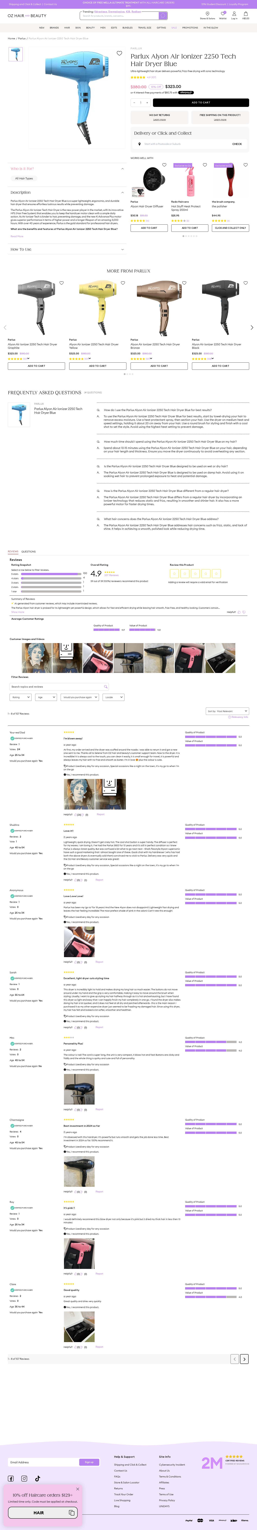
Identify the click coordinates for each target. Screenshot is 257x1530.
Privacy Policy (167, 1500)
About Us (164, 1470)
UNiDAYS (164, 1506)
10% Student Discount (213, 4)
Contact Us (50, 4)
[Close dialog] (78, 1489)
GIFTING (161, 27)
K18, (128, 11)
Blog (116, 1506)
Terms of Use (166, 1494)
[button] (43, 1513)
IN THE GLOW (211, 27)
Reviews (13, 551)
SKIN (78, 27)
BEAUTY (90, 27)
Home (11, 38)
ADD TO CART (149, 228)
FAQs (117, 1476)
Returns (118, 1488)
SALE (174, 27)
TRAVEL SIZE (144, 27)
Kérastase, (101, 11)
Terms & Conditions (170, 1476)
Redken (136, 11)
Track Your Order (123, 1494)
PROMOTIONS (190, 27)
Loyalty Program (238, 4)
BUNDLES (128, 27)
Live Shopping (122, 1500)
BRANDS (54, 27)
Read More (17, 236)
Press (162, 1488)
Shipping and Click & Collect (25, 4)
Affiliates (164, 1482)
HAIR (67, 27)
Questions (29, 551)
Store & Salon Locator (126, 1482)
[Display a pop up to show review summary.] (28, 358)
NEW (41, 27)
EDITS (114, 27)
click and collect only (230, 228)
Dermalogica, (116, 11)
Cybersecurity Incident (172, 1464)
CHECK (237, 144)
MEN (102, 27)
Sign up (89, 1462)
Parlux (22, 38)
